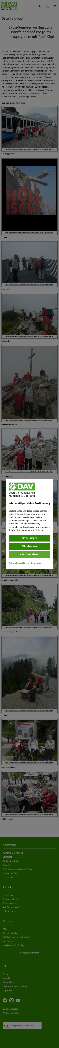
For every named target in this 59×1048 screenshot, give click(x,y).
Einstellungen (29, 538)
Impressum (36, 563)
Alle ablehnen (30, 546)
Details (39, 530)
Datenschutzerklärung (19, 563)
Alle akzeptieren (29, 554)
